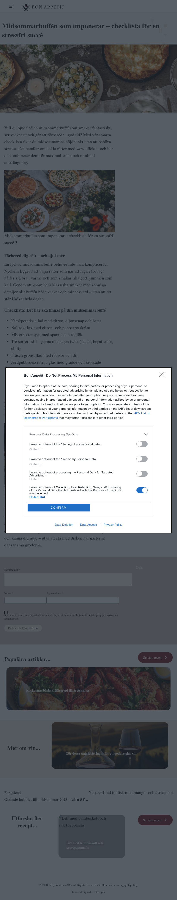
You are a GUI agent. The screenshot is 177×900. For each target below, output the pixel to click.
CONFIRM (59, 507)
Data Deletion (64, 524)
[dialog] (88, 450)
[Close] (163, 376)
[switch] (142, 444)
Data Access (88, 524)
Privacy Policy (113, 524)
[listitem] (88, 434)
